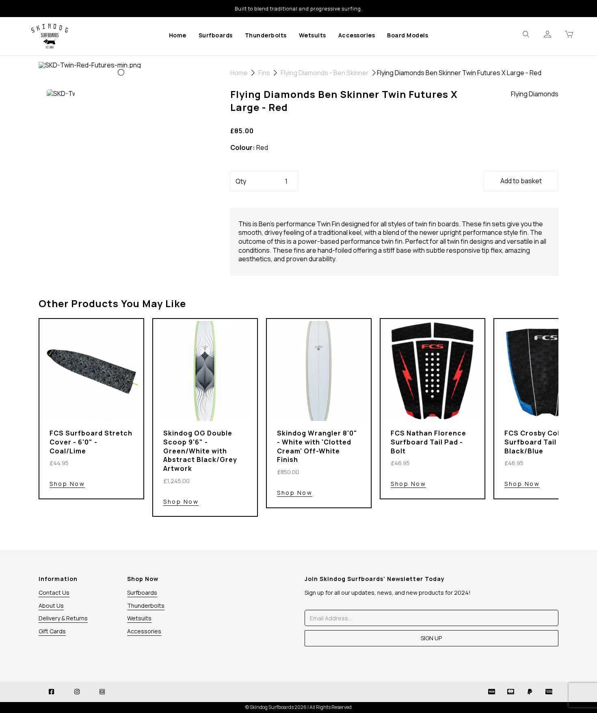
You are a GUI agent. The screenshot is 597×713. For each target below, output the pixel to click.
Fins (264, 72)
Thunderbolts (266, 35)
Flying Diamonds (534, 93)
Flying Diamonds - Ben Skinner (325, 72)
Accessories (356, 35)
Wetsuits (312, 35)
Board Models (407, 35)
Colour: (242, 147)
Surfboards (216, 35)
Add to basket (521, 180)
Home (177, 35)
